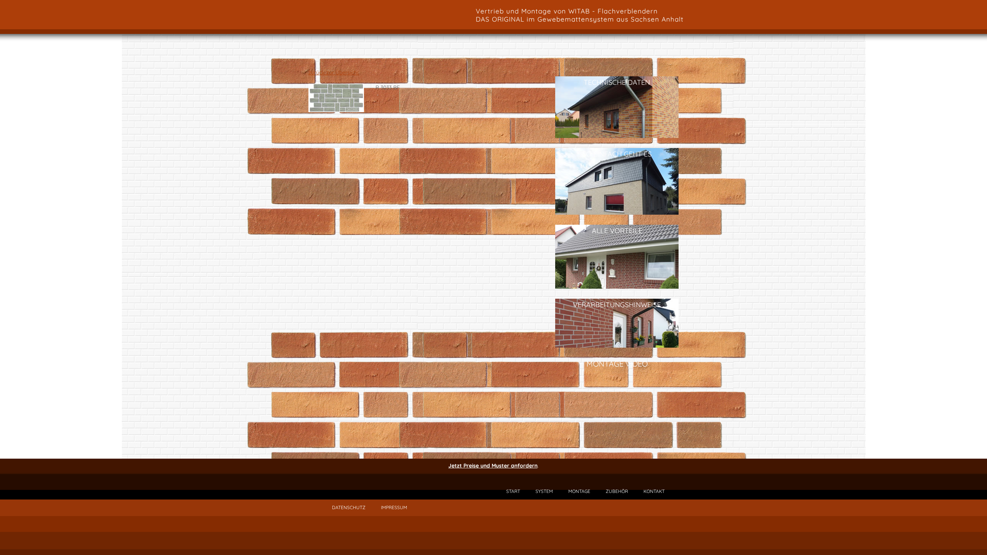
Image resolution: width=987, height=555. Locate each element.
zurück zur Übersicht (333, 72)
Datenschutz (348, 507)
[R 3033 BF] (336, 110)
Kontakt (654, 491)
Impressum (394, 507)
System (544, 491)
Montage (579, 491)
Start (513, 491)
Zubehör (617, 491)
